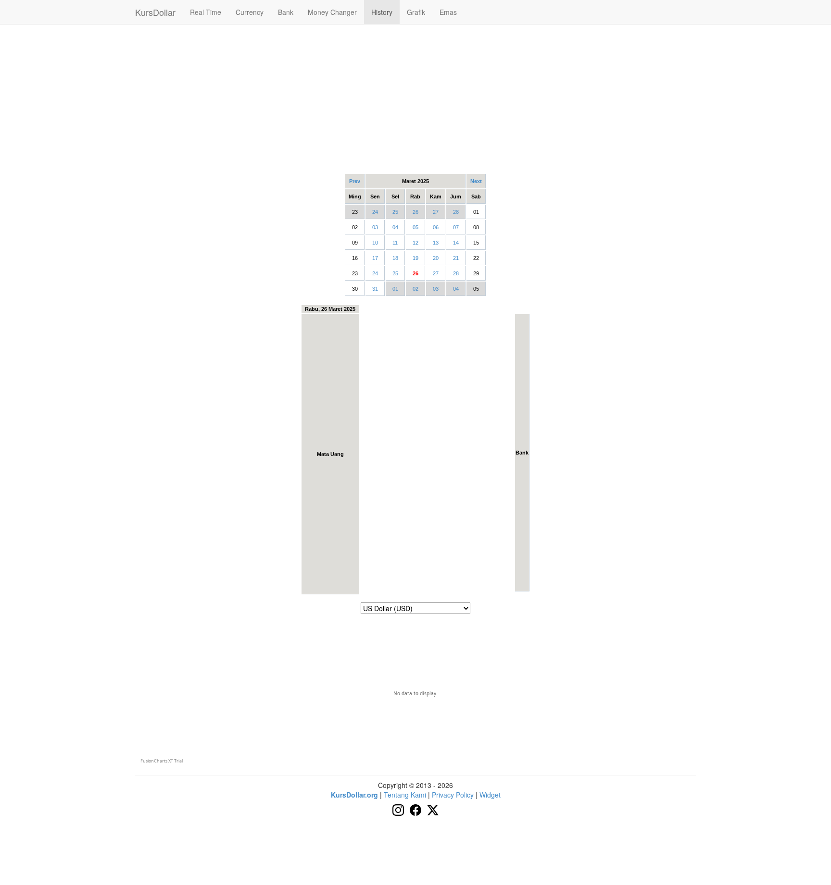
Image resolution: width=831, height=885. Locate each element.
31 (375, 289)
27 (436, 212)
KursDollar (155, 12)
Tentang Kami (405, 794)
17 (375, 258)
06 (436, 227)
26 (415, 212)
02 (415, 289)
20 (436, 258)
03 (375, 227)
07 (456, 227)
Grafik (416, 12)
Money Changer (332, 12)
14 (456, 243)
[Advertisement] (415, 98)
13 (436, 243)
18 (395, 258)
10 (375, 243)
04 (395, 227)
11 (395, 243)
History (381, 12)
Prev (354, 181)
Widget (490, 794)
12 (415, 243)
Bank (285, 12)
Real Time (205, 12)
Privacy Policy (453, 794)
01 (395, 289)
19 (415, 258)
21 (456, 258)
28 (456, 212)
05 (415, 227)
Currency (250, 12)
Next (476, 181)
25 (395, 212)
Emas (448, 12)
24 (375, 212)
